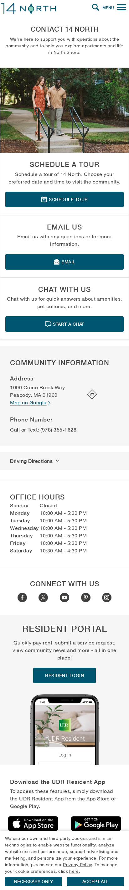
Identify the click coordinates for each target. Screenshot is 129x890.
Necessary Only (33, 881)
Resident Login (64, 675)
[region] (64, 860)
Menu (108, 7)
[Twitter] (43, 597)
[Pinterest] (85, 597)
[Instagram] (106, 597)
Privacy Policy (77, 864)
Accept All (95, 881)
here (74, 871)
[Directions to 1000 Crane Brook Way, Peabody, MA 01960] (88, 395)
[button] (95, 7)
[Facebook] (22, 597)
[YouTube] (64, 597)
